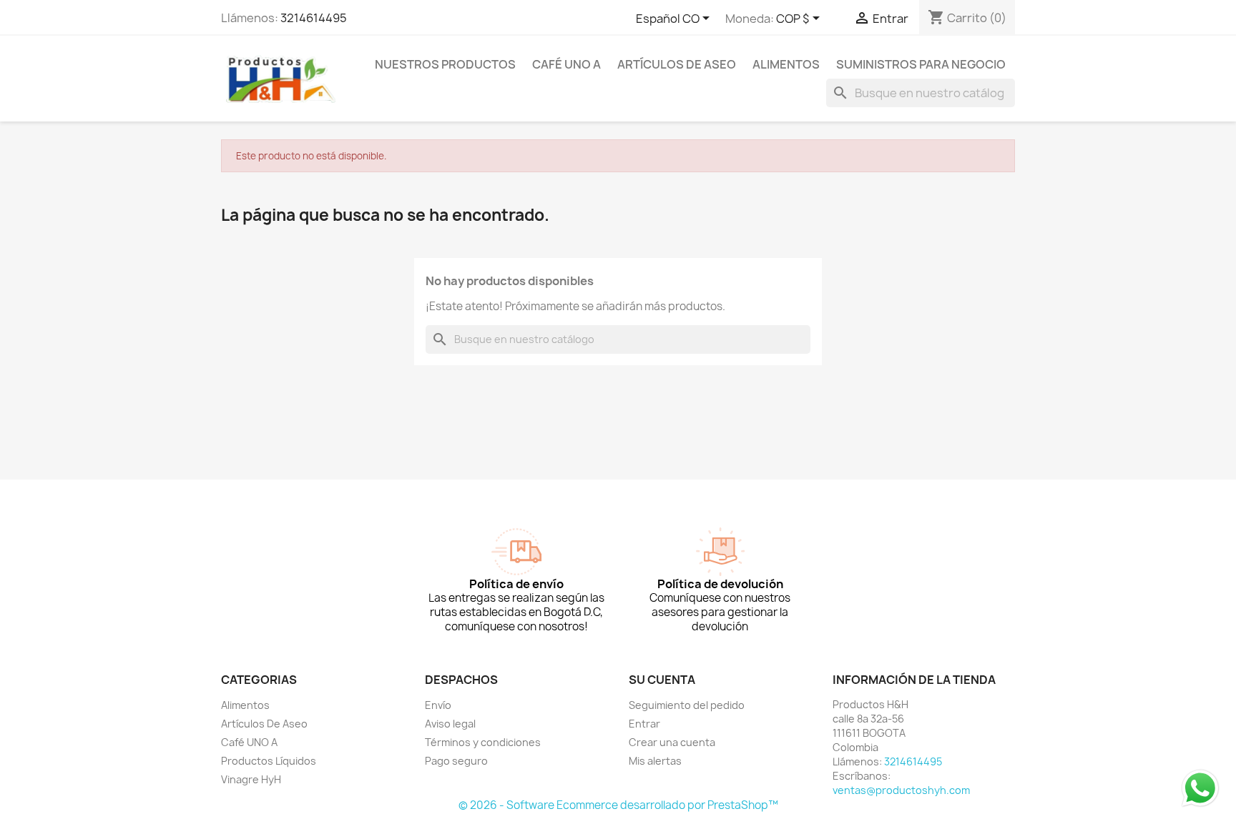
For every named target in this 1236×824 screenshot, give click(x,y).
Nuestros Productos (445, 64)
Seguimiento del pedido (687, 705)
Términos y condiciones (483, 742)
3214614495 (313, 18)
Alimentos (786, 64)
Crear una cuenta (672, 742)
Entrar (644, 723)
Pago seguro (456, 761)
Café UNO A (566, 64)
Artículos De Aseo (676, 64)
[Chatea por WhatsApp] (1200, 787)
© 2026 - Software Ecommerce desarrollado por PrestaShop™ (618, 805)
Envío (438, 705)
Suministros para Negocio (921, 64)
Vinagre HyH (251, 779)
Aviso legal (450, 723)
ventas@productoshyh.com (901, 790)
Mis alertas (655, 761)
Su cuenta (662, 680)
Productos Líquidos (268, 761)
